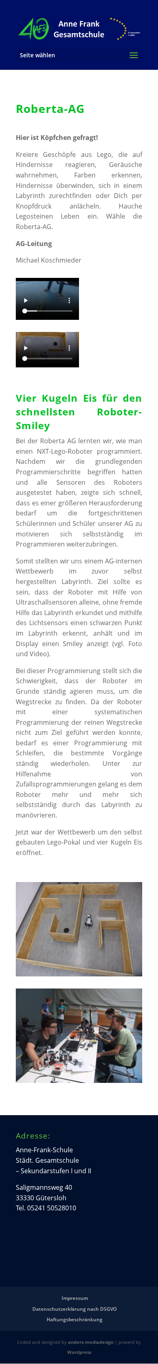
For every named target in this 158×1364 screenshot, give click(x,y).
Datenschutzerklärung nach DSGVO (74, 1309)
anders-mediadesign (90, 1342)
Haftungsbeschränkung (74, 1319)
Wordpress (79, 1352)
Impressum (75, 1298)
